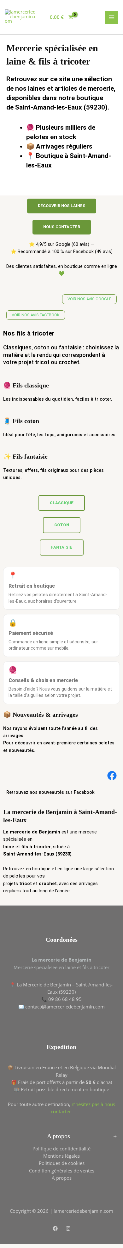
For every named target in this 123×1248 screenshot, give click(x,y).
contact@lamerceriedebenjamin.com (65, 1006)
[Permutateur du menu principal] (112, 17)
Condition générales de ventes (61, 1170)
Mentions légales (61, 1156)
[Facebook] (55, 1228)
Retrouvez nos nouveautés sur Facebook (50, 792)
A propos (62, 1178)
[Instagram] (68, 1228)
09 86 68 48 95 (65, 999)
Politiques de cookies (62, 1163)
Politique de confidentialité (61, 1148)
